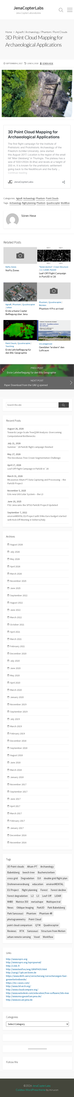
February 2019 (17, 733)
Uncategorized (45, 343)
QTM (37, 925)
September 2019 (18, 711)
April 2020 (15, 682)
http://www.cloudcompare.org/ (22, 989)
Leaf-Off (46, 895)
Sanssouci (32, 931)
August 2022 (16, 602)
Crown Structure (61, 267)
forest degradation (17, 895)
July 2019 (15, 719)
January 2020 (17, 697)
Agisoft (20, 32)
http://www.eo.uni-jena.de (19, 999)
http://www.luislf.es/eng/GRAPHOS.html (26, 969)
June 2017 (15, 798)
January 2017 (17, 828)
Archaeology (32, 32)
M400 (10, 901)
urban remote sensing (19, 937)
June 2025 (15, 588)
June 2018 (15, 762)
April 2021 (15, 631)
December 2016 (18, 835)
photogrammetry (16, 919)
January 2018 (17, 777)
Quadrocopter (53, 203)
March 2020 (16, 689)
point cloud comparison (19, 925)
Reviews (42, 305)
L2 (41, 269)
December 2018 (18, 740)
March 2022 (16, 617)
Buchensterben (46, 872)
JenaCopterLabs (41, 1085)
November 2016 (18, 842)
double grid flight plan (55, 878)
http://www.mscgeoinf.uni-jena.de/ (23, 996)
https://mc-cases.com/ (18, 982)
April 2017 (15, 806)
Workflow (65, 203)
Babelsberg (13, 872)
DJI (39, 878)
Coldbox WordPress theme (31, 1089)
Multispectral (53, 901)
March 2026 (16, 573)
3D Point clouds (15, 866)
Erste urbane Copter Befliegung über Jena (17, 312)
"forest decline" (45, 267)
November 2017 (18, 784)
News (10, 907)
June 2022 (15, 609)
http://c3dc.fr (13, 965)
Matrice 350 (22, 901)
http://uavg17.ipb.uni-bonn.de (21, 972)
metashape (37, 901)
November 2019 (18, 704)
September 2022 (18, 595)
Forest (44, 890)
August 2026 (16, 544)
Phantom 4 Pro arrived (51, 308)
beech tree (29, 872)
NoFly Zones (11, 267)
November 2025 (18, 580)
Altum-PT (32, 866)
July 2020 (15, 660)
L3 (37, 895)
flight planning (29, 203)
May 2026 (15, 559)
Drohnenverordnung (18, 884)
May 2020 (15, 675)
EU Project (13, 890)
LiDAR (46, 269)
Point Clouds (60, 32)
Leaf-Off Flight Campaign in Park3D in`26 (52, 275)
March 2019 (16, 726)
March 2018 (16, 769)
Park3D (53, 269)
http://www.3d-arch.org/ (18, 986)
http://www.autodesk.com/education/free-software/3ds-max (37, 993)
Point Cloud (35, 919)
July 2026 (15, 551)
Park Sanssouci (15, 913)
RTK (21, 931)
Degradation (27, 878)
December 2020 (18, 653)
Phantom (46, 32)
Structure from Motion (53, 931)
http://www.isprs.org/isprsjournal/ (23, 962)
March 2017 (16, 813)
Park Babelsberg (56, 907)
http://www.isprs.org (16, 959)
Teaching (10, 346)
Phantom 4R (45, 913)
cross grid (12, 878)
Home (8, 32)
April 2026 (15, 566)
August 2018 (16, 755)
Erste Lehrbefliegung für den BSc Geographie (18, 351)
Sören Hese (47, 63)
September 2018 (18, 748)
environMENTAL (55, 884)
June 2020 (15, 668)
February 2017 (17, 820)
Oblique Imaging (25, 907)
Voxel (37, 937)
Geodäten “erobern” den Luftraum (51, 349)
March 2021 (16, 639)
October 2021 (17, 624)
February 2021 (17, 646)
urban (9, 307)
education (37, 884)
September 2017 (18, 791)
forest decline (58, 890)
